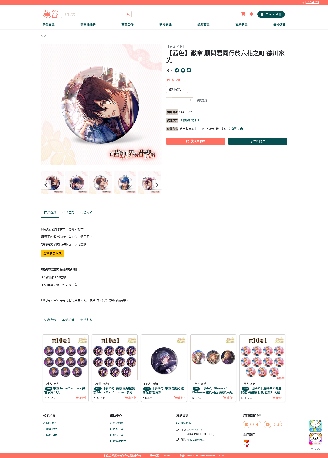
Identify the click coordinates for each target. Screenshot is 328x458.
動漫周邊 (165, 24)
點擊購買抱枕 (52, 253)
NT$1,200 (49, 397)
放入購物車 (198, 141)
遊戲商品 (203, 24)
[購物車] (243, 14)
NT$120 (147, 397)
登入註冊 (273, 14)
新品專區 (49, 24)
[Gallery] (101, 184)
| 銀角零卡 (233, 128)
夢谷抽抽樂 (88, 24)
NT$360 (196, 397)
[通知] (251, 14)
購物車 (83, 397)
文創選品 (241, 24)
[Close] (320, 421)
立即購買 (258, 141)
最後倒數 (279, 24)
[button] (189, 120)
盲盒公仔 (127, 24)
